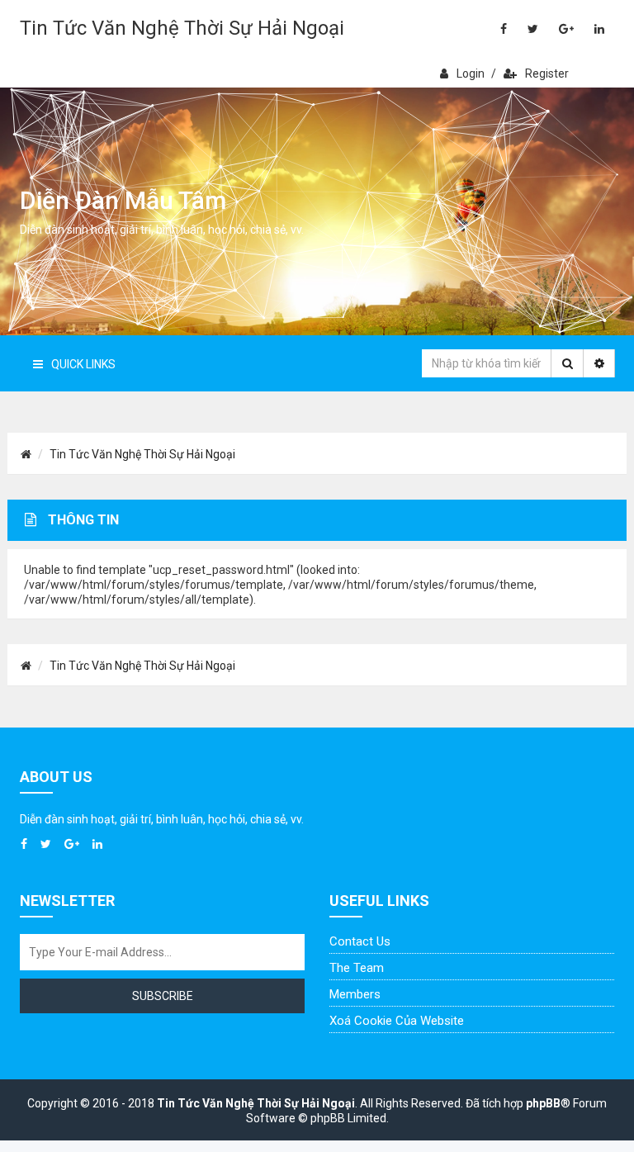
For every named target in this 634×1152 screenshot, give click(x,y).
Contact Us (359, 941)
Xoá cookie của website (396, 1020)
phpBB (543, 1103)
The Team (356, 967)
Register (547, 73)
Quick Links (83, 364)
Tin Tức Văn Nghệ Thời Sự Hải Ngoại (182, 28)
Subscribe (162, 996)
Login (471, 73)
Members (355, 994)
